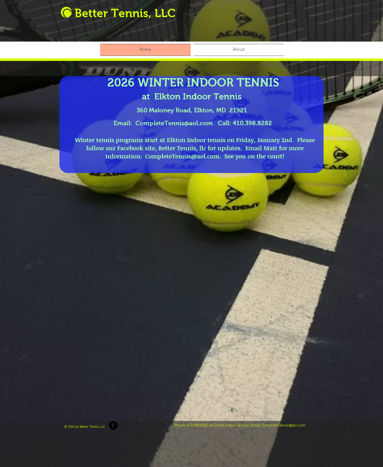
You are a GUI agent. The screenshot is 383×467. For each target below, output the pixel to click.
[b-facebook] (113, 425)
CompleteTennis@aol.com (174, 123)
